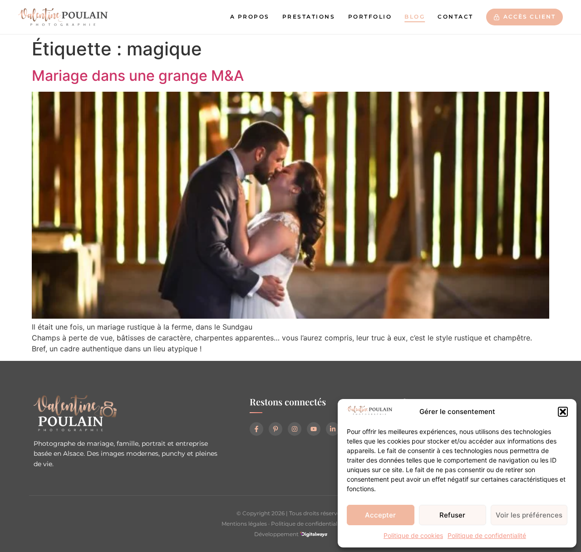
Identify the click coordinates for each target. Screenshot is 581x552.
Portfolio (370, 17)
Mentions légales (244, 523)
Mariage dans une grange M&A (138, 75)
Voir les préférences (529, 515)
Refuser (452, 515)
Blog (414, 17)
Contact (455, 17)
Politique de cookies (413, 535)
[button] (562, 411)
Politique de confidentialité (487, 535)
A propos (250, 17)
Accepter (380, 515)
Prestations (308, 17)
